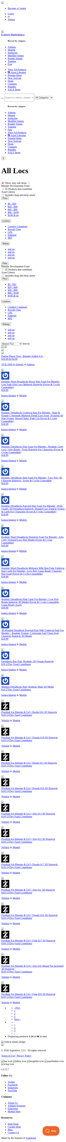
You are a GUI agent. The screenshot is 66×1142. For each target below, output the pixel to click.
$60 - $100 (13, 212)
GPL (10, 232)
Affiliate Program (16, 1105)
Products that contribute (20, 189)
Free (10, 64)
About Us (13, 1103)
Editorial (12, 235)
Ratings (6, 324)
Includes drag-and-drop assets (20, 195)
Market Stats (14, 1111)
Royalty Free (14, 229)
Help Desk (13, 1124)
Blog (10, 1129)
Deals (10, 81)
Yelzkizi (5, 720)
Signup (11, 19)
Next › (17, 1019)
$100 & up (13, 215)
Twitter (11, 1082)
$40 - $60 (12, 209)
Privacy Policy (24, 1055)
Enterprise (13, 1108)
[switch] (29, 183)
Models (23, 395)
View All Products (17, 69)
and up (11, 249)
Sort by (26, 343)
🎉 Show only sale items (14, 183)
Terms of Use (8, 1055)
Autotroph (31, 1138)
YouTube (12, 1090)
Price (5, 198)
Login (11, 13)
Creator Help (14, 1127)
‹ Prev (17, 1008)
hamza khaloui (8, 395)
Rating (5, 243)
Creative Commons (17, 226)
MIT (10, 238)
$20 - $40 (12, 206)
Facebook (13, 1084)
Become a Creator (17, 8)
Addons (31, 364)
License (6, 221)
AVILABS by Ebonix (12, 364)
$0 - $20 (12, 203)
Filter (5, 263)
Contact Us (13, 1132)
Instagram (13, 1087)
